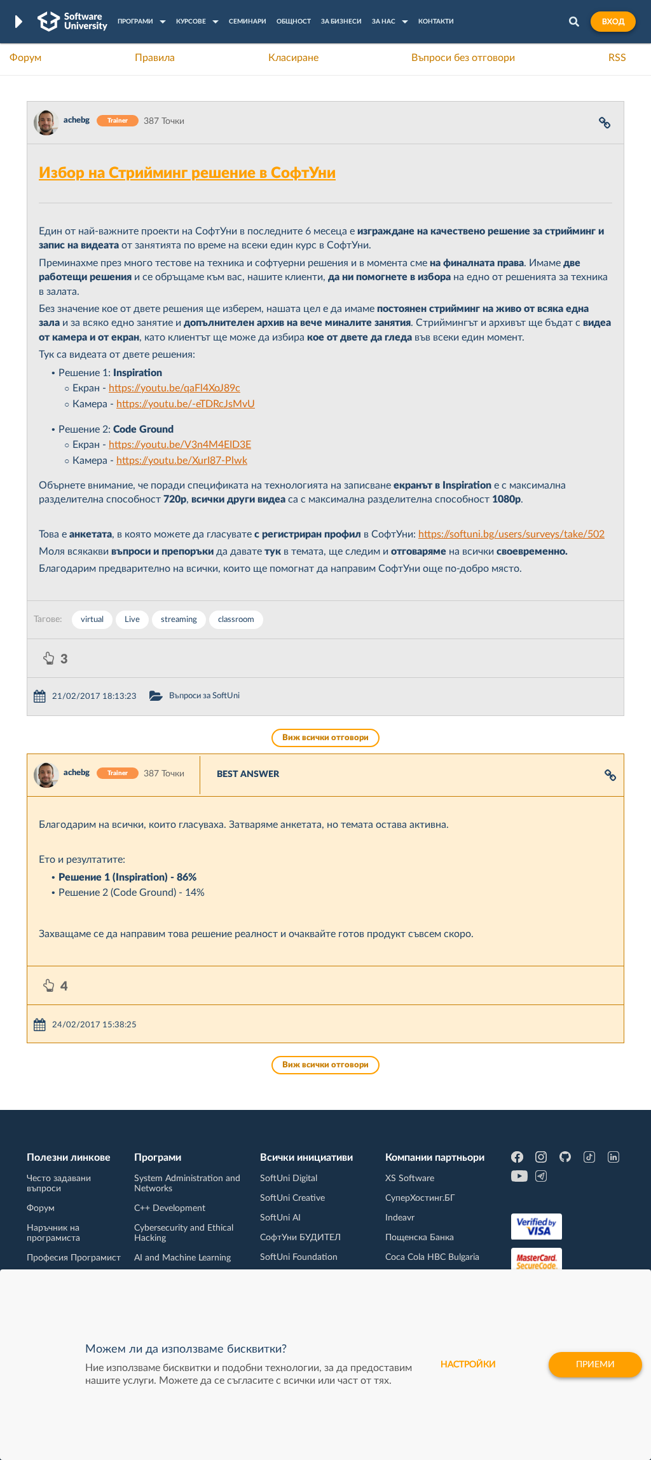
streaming (179, 620)
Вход (613, 21)
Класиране (293, 58)
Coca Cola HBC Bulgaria (432, 1257)
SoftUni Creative (292, 1198)
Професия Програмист (74, 1258)
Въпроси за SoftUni (204, 696)
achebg (77, 120)
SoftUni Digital (288, 1178)
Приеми (595, 1364)
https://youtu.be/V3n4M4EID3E (180, 445)
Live (132, 620)
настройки (468, 1364)
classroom (236, 620)
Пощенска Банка (419, 1237)
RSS (617, 58)
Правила (155, 58)
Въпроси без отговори (463, 58)
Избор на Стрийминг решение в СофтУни (187, 173)
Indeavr (400, 1217)
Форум (25, 58)
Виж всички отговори (325, 738)
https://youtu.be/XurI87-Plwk (181, 461)
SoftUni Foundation (299, 1257)
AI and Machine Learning (182, 1258)
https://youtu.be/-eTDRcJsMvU (185, 404)
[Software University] (72, 21)
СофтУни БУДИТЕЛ (300, 1237)
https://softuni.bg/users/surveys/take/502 (511, 534)
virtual (92, 620)
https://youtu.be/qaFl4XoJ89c (174, 388)
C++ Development (169, 1208)
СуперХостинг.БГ (420, 1198)
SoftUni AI (280, 1217)
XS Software (409, 1178)
